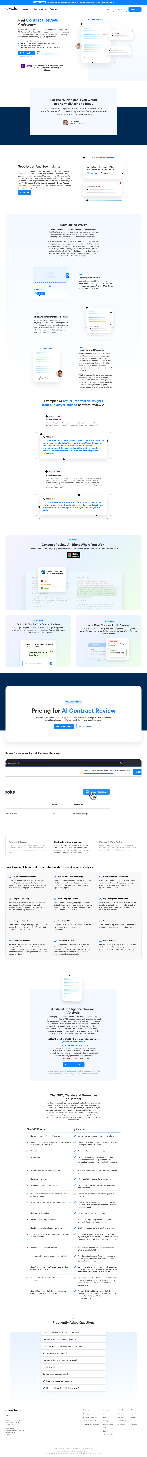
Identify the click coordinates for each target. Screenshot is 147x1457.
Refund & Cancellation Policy (74, 1448)
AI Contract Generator (90, 1417)
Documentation (108, 1424)
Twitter (133, 1417)
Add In (89, 288)
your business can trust (73, 1041)
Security (105, 1421)
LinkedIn (133, 1414)
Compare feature (84, 726)
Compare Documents (89, 1421)
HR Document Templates (91, 1424)
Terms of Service (59, 1448)
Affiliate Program (122, 1421)
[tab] (28, 847)
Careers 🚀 (120, 1417)
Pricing (34, 9)
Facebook (134, 1424)
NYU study (47, 70)
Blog (104, 1431)
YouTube (133, 1421)
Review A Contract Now (73, 1065)
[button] (26, 9)
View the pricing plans (64, 726)
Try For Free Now (26, 53)
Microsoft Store (108, 1434)
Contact (119, 1414)
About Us (53, 9)
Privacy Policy (88, 1448)
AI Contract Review (89, 1414)
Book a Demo (120, 9)
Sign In (108, 9)
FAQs (104, 1427)
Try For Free (135, 9)
